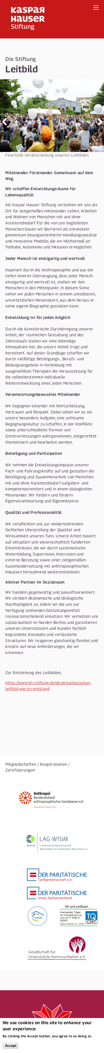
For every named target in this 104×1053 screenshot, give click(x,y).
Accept (10, 1046)
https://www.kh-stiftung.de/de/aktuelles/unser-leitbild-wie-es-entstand (48, 686)
